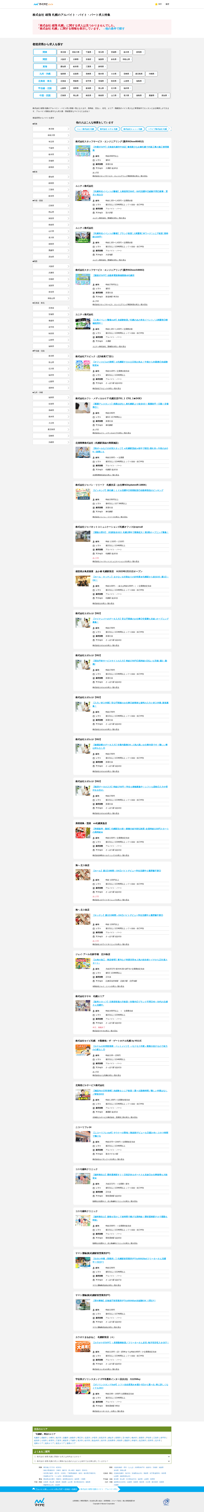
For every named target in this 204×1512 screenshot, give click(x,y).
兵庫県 (76, 59)
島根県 (101, 95)
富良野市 (111, 1440)
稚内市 (134, 1438)
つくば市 (58, 1476)
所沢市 (57, 1473)
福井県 (126, 88)
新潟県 (88, 88)
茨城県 (113, 52)
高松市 (81, 1482)
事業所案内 (84, 1501)
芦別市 (148, 1438)
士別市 (44, 1440)
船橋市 (75, 1473)
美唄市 (141, 1438)
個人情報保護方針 (129, 1501)
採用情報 (107, 1501)
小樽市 (51, 1438)
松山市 (51, 1485)
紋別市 (37, 1440)
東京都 (63, 52)
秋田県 (113, 81)
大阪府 (63, 59)
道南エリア (71, 1443)
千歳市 (73, 1440)
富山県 (101, 88)
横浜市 (52, 1470)
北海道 (63, 81)
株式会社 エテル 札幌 (108, 129)
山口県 (113, 95)
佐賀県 (76, 74)
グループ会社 (116, 1501)
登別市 (120, 1440)
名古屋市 (52, 1479)
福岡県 (63, 74)
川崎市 (58, 1470)
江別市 (156, 1438)
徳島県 (139, 95)
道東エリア (38, 1443)
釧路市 (73, 1438)
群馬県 (139, 52)
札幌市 (37, 1438)
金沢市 (133, 1479)
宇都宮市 (92, 1473)
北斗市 (157, 1440)
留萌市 (118, 1438)
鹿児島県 (139, 74)
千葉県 (88, 52)
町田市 (58, 1467)
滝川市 (80, 1440)
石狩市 (150, 1440)
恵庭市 (127, 1440)
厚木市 (84, 1470)
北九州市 (122, 1482)
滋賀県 (101, 59)
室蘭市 (65, 1438)
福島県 (139, 81)
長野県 (76, 88)
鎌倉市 (78, 1470)
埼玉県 (101, 52)
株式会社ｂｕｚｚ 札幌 (133, 129)
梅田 (120, 1467)
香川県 (126, 95)
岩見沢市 (102, 1438)
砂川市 (87, 1440)
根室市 (65, 1440)
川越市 (51, 1473)
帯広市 (80, 1438)
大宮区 (63, 1473)
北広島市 (142, 1440)
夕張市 (94, 1438)
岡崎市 (58, 1479)
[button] (169, 128)
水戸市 (51, 1476)
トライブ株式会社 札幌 (157, 129)
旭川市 (58, 1438)
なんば (130, 1467)
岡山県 (76, 95)
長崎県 (88, 74)
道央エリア (49, 1443)
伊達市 (134, 1440)
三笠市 (58, 1440)
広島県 (63, 95)
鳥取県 (88, 95)
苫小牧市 (126, 1438)
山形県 (126, 81)
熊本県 (101, 74)
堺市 (125, 1467)
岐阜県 (76, 66)
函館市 (44, 1438)
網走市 (111, 1438)
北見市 (87, 1438)
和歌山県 (126, 59)
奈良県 (113, 59)
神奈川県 (75, 52)
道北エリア (60, 1443)
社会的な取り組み (96, 1501)
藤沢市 (64, 1470)
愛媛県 (151, 95)
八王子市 (52, 1467)
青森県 (76, 81)
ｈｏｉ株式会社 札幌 (85, 129)
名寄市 (51, 1440)
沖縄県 (151, 74)
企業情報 (76, 1501)
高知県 (164, 95)
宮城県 (101, 81)
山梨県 (63, 88)
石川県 (113, 88)
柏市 (80, 1473)
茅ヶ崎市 (71, 1470)
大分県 (113, 74)
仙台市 (139, 1473)
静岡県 (101, 66)
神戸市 (142, 1467)
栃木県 (126, 52)
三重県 (88, 66)
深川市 (103, 1440)
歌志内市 (95, 1440)
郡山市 (127, 1476)
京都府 (88, 59)
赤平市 (163, 1438)
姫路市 (148, 1467)
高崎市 (70, 1476)
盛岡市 (157, 1473)
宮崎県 (126, 74)
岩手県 (88, 81)
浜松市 (70, 1479)
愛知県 (63, 66)
